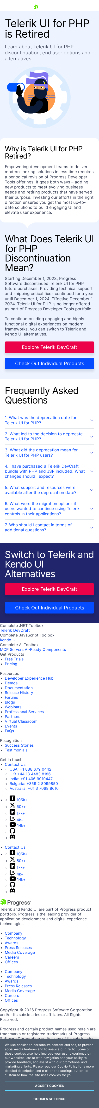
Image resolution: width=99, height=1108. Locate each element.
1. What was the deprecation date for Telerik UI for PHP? (40, 420)
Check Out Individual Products (49, 363)
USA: (30, 769)
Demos (11, 683)
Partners (12, 716)
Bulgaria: (34, 783)
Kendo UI (8, 639)
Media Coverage (20, 952)
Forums (11, 697)
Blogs (10, 702)
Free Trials (14, 659)
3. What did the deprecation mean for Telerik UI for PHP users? (41, 452)
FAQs (9, 730)
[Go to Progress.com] (15, 904)
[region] (49, 1073)
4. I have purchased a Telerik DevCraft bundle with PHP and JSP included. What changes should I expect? (45, 471)
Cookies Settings (49, 1099)
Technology (15, 938)
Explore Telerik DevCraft (49, 347)
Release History (19, 692)
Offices (11, 962)
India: (31, 778)
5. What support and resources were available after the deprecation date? (40, 490)
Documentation (19, 687)
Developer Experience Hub (29, 678)
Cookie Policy (67, 1066)
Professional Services (24, 711)
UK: (30, 774)
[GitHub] (12, 832)
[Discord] (12, 837)
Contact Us (15, 764)
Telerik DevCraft (15, 630)
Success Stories (19, 745)
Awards (11, 942)
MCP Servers (12, 649)
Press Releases (18, 947)
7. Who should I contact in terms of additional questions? (38, 527)
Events (11, 726)
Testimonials (16, 750)
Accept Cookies (49, 1086)
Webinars (13, 707)
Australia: (34, 788)
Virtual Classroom (21, 721)
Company (13, 933)
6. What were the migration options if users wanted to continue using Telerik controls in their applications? (42, 508)
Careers (12, 957)
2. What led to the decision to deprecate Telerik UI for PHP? (44, 436)
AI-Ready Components (45, 649)
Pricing (11, 663)
